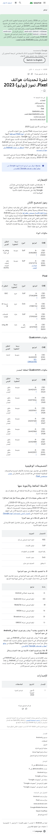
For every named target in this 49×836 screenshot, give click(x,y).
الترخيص (14, 823)
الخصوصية (6, 823)
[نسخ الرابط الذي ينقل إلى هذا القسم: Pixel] (40, 276)
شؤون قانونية (23, 823)
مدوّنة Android (42, 772)
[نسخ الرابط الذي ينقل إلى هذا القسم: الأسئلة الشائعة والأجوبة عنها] (15, 486)
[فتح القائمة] (44, 2)
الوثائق (45, 10)
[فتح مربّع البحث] (20, 2)
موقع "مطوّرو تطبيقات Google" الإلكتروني (27, 168)
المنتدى (31, 823)
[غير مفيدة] (28, 74)
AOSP (45, 69)
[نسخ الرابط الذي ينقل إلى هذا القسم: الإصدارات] (34, 675)
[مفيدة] (32, 74)
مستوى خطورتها (28, 213)
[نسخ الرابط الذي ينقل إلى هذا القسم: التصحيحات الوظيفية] (23, 466)
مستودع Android (41, 737)
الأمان (30, 69)
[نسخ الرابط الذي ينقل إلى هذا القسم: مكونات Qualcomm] (26, 337)
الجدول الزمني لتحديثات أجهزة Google (16, 513)
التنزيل (45, 745)
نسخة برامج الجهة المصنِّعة (39, 752)
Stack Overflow (41, 811)
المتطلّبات (44, 741)
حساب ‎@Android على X (39, 765)
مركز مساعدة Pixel (41, 800)
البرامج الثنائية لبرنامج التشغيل (38, 756)
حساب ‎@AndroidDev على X (38, 769)
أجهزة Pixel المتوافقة (17, 134)
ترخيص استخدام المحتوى (33, 720)
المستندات (37, 69)
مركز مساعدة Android (40, 796)
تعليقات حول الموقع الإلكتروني (36, 826)
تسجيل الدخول (7, 3)
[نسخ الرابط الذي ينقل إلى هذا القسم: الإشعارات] (35, 180)
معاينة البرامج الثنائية (41, 748)
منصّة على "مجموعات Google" (37, 780)
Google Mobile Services (38, 807)
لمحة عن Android (41, 823)
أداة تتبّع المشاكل (42, 815)
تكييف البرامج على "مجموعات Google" (35, 787)
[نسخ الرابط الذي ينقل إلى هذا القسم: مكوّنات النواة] (34, 233)
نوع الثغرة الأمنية (40, 213)
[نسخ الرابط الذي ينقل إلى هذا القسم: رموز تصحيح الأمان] (25, 202)
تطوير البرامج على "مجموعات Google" (35, 783)
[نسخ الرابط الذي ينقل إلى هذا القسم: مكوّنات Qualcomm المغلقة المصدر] (14, 370)
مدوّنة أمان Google (41, 776)
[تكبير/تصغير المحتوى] (34, 97)
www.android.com (40, 804)
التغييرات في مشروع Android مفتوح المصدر (31, 39)
